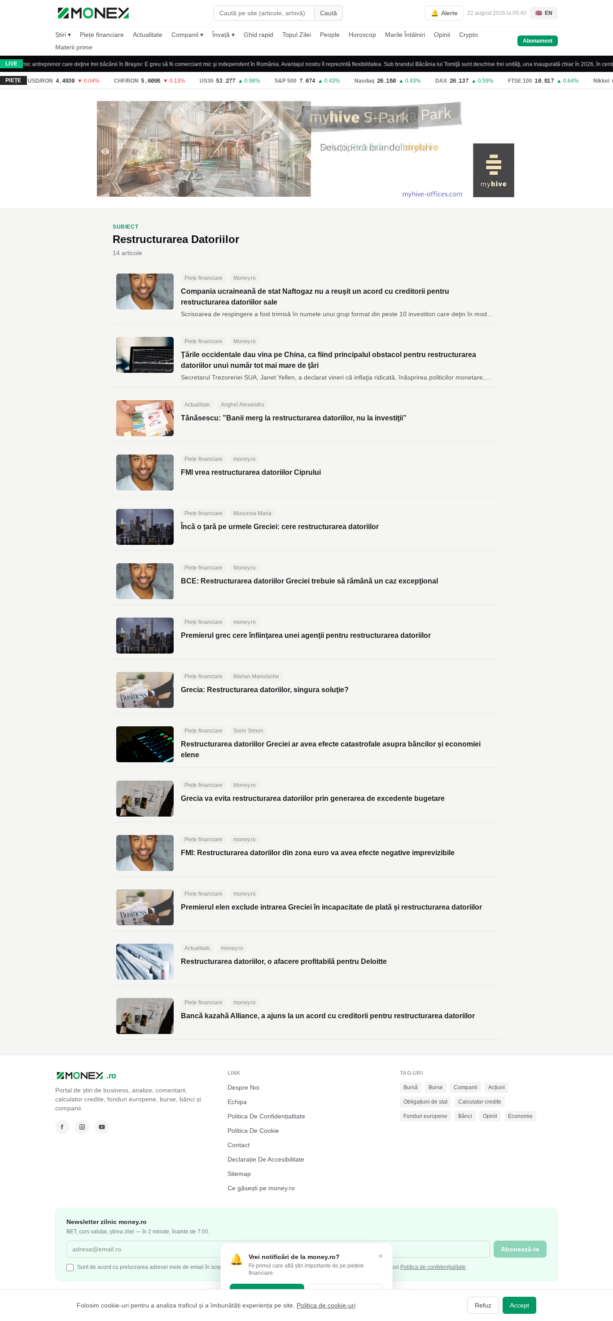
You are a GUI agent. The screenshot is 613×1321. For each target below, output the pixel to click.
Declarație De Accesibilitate (266, 1159)
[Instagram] (82, 1127)
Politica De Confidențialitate (266, 1116)
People (330, 34)
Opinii (442, 34)
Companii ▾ (187, 34)
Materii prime (73, 47)
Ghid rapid (258, 34)
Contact (239, 1145)
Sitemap (239, 1173)
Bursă (410, 1087)
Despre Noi (243, 1087)
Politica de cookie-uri (326, 1305)
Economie (520, 1116)
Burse (436, 1087)
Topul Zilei (296, 34)
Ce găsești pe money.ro (261, 1188)
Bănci (465, 1116)
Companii (465, 1087)
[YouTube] (102, 1127)
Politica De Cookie (253, 1130)
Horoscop (362, 34)
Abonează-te (520, 1249)
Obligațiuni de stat (425, 1102)
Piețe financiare (102, 34)
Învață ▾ (223, 34)
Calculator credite (479, 1102)
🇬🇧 (543, 13)
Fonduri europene (425, 1116)
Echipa (237, 1101)
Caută (328, 13)
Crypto (468, 34)
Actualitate (147, 34)
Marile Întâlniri (405, 34)
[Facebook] (62, 1127)
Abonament (537, 41)
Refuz (483, 1305)
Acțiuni (496, 1087)
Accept (519, 1305)
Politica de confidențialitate (433, 1267)
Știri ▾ (63, 34)
